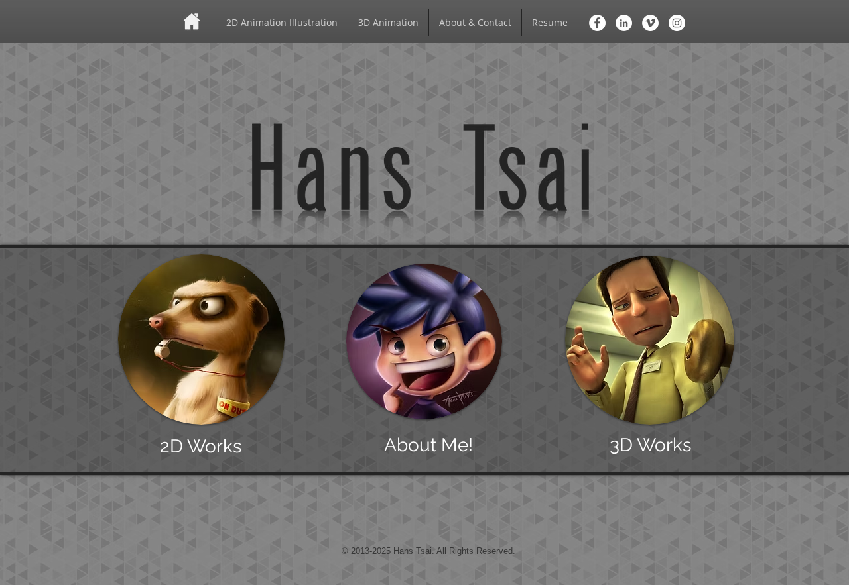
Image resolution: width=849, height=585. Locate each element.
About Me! (428, 445)
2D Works (201, 446)
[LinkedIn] (624, 23)
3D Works (651, 445)
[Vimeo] (650, 23)
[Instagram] (677, 23)
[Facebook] (597, 23)
